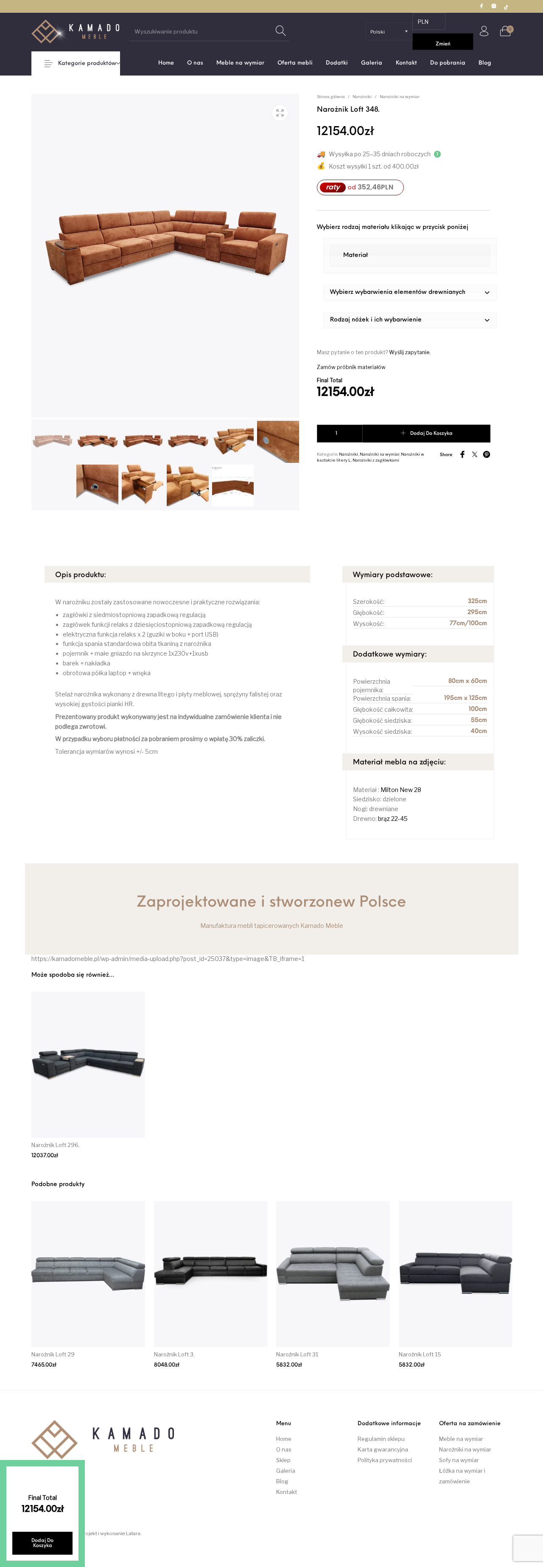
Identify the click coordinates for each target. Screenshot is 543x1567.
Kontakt (286, 1491)
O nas (283, 1449)
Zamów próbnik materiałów (351, 367)
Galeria (285, 1470)
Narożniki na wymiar (400, 96)
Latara (133, 1533)
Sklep (283, 1460)
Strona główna (331, 96)
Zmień (443, 44)
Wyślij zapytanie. (410, 352)
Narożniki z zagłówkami (376, 460)
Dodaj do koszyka (431, 433)
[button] (410, 292)
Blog (282, 1481)
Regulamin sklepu (381, 1438)
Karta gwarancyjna (383, 1449)
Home (283, 1438)
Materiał (355, 255)
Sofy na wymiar (459, 1460)
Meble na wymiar (461, 1438)
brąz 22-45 (393, 818)
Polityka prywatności (385, 1460)
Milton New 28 (401, 789)
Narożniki (362, 96)
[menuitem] (165, 63)
